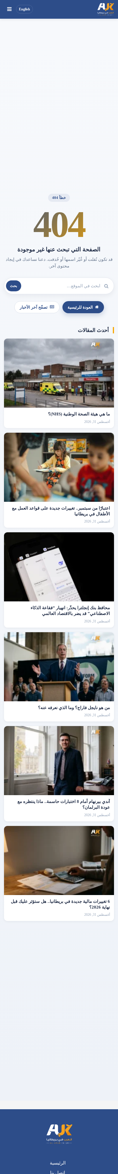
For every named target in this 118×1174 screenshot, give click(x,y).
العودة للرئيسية (80, 307)
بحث (13, 286)
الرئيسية (58, 1162)
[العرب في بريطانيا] (105, 9)
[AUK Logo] (59, 1134)
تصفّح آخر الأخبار (34, 307)
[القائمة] (9, 9)
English (24, 9)
